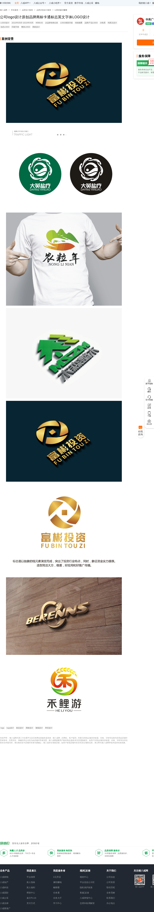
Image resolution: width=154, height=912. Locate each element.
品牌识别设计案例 (44, 10)
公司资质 (110, 882)
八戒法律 (4, 903)
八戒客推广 (5, 908)
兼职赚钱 (57, 882)
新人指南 (31, 882)
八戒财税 (4, 877)
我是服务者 (59, 870)
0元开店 (57, 877)
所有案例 (14, 10)
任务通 (56, 892)
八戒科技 (4, 887)
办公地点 (110, 903)
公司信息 (110, 877)
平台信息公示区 (87, 882)
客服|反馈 (84, 892)
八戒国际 (4, 892)
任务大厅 (57, 898)
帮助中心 (31, 892)
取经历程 (110, 887)
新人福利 (31, 887)
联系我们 (110, 898)
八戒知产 (4, 882)
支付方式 (31, 903)
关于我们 (111, 870)
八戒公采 (4, 898)
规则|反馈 (85, 870)
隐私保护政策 (86, 887)
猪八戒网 (3, 10)
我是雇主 (31, 870)
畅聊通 (56, 887)
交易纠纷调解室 (87, 903)
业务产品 (5, 870)
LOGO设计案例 (61, 10)
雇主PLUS (31, 898)
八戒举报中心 (86, 898)
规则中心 (84, 877)
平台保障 (31, 877)
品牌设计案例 (27, 10)
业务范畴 (110, 892)
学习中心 (57, 903)
